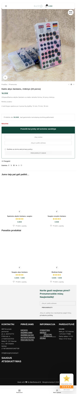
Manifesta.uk (34, 382)
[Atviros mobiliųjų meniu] (6, 6)
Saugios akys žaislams (20, 272)
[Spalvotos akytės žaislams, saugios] (20, 196)
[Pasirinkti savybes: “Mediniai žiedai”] (57, 267)
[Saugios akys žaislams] (20, 252)
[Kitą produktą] (74, 84)
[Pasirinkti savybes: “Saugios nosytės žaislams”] (57, 211)
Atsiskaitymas (45, 330)
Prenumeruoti (47, 307)
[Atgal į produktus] (71, 84)
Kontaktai (24, 330)
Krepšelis (43, 332)
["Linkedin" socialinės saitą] (16, 165)
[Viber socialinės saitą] (21, 165)
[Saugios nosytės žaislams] (57, 196)
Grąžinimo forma (26, 332)
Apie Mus (43, 338)
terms (17, 149)
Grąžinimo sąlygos (27, 335)
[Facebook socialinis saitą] (9, 165)
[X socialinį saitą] (11, 165)
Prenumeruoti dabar (38, 153)
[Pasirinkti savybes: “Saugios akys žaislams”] (19, 267)
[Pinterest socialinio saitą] (14, 165)
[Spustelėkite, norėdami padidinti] (5, 77)
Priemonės (13, 84)
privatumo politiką (46, 315)
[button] (19, 226)
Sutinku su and (19, 149)
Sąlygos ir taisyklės (28, 337)
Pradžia (4, 84)
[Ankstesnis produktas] (69, 84)
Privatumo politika (27, 340)
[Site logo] (38, 6)
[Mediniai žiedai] (57, 252)
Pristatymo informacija (48, 335)
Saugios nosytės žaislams (57, 216)
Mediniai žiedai (57, 272)
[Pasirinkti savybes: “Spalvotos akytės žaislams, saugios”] (19, 211)
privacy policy (27, 149)
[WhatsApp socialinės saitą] (19, 165)
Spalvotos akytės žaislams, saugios (19, 216)
